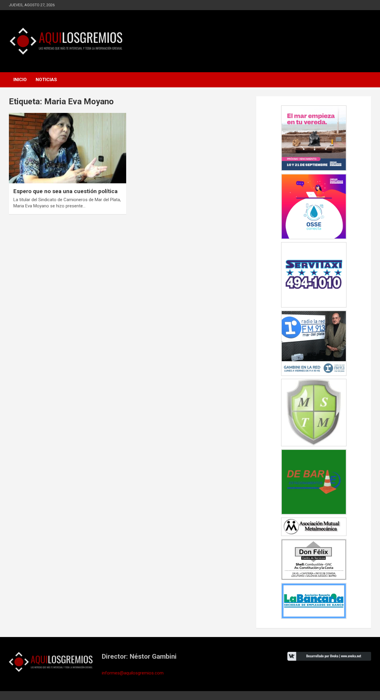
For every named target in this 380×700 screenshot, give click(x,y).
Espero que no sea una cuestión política (65, 191)
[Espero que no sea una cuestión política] (67, 148)
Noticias (46, 79)
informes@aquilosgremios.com (133, 673)
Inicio (20, 79)
